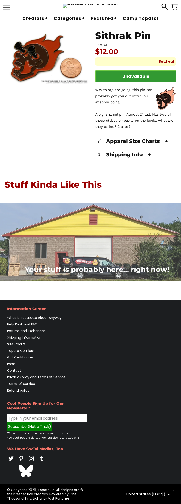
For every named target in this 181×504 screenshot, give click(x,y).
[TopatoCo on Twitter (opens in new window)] (11, 461)
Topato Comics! (20, 350)
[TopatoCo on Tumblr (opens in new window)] (41, 461)
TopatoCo (46, 489)
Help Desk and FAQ (22, 324)
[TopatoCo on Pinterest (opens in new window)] (21, 461)
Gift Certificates (20, 357)
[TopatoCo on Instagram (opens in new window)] (31, 461)
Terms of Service (21, 383)
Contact (14, 370)
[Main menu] (6, 7)
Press (11, 364)
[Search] (164, 7)
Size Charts (16, 344)
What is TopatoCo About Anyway (34, 317)
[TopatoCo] (90, 6)
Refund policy (18, 390)
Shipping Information (24, 337)
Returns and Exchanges (26, 331)
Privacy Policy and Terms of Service (36, 377)
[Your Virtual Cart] (174, 7)
